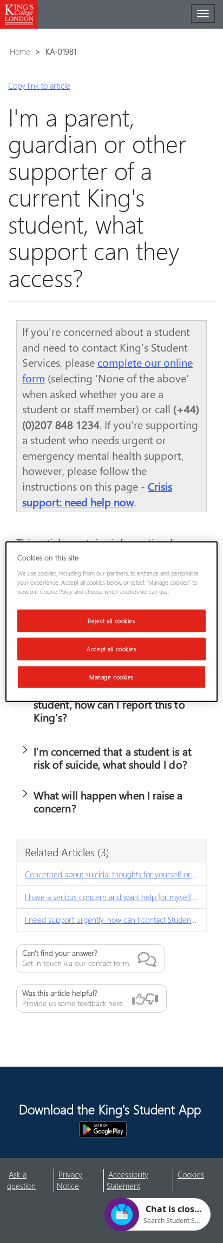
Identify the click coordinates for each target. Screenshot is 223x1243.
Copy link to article (39, 85)
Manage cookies (111, 676)
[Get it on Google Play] (103, 1129)
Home (20, 51)
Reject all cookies (111, 620)
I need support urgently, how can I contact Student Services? (115, 919)
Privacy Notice (69, 1180)
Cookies (191, 1174)
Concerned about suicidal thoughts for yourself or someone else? (115, 874)
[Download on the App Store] (45, 1129)
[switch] (25, 749)
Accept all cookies (111, 648)
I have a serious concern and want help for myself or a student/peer (115, 896)
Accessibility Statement (127, 1180)
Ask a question (21, 1180)
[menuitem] (30, 1180)
